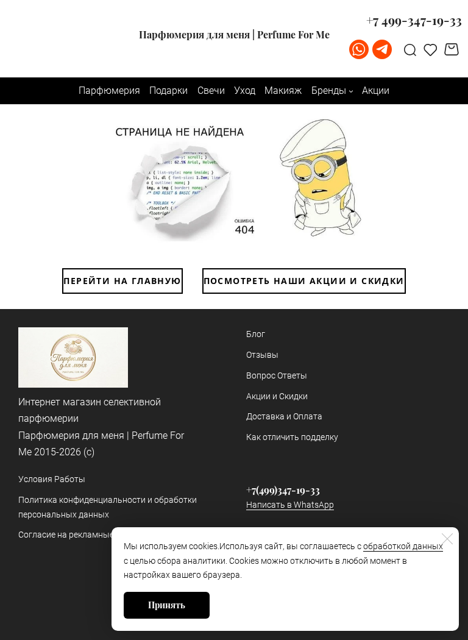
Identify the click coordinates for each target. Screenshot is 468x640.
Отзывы (262, 355)
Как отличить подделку (292, 437)
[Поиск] (410, 49)
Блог (255, 334)
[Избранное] (431, 49)
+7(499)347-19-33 (283, 489)
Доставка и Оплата (284, 416)
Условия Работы (51, 479)
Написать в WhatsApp (290, 505)
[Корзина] (453, 49)
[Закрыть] (447, 538)
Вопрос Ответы (276, 375)
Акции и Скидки (277, 396)
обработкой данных (403, 546)
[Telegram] (382, 49)
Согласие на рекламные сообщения (89, 534)
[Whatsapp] (359, 49)
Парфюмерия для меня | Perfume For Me (234, 35)
